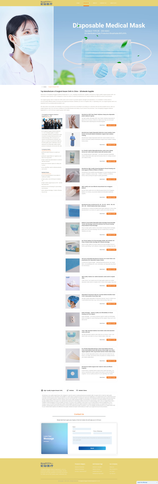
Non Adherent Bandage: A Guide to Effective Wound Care (52, 191)
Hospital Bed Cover (97, 471)
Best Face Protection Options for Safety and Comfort (51, 164)
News (94, 3)
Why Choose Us (113, 469)
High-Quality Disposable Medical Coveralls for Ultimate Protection (52, 160)
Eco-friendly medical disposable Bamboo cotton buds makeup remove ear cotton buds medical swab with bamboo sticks (97, 151)
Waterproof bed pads (98, 473)
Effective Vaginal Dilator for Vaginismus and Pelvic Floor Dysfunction (51, 156)
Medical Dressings (79, 469)
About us (112, 3)
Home (78, 3)
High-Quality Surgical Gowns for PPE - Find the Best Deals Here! (52, 183)
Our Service (112, 473)
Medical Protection (79, 467)
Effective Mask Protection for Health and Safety (51, 153)
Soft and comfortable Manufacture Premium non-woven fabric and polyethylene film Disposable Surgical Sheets (98, 259)
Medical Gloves (96, 469)
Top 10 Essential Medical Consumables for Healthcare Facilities (51, 176)
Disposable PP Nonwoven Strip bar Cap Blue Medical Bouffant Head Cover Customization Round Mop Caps (98, 295)
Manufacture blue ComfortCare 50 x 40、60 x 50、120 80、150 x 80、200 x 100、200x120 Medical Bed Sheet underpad (99, 205)
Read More (102, 125)
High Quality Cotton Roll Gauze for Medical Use (51, 179)
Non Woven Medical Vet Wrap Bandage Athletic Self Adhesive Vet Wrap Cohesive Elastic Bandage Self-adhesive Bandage (98, 241)
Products (86, 3)
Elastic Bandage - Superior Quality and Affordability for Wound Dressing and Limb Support (97, 313)
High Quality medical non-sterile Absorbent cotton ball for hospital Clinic (98, 277)
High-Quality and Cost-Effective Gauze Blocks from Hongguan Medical (97, 187)
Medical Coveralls (97, 467)
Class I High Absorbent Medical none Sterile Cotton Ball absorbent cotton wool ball (98, 331)
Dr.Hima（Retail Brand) (80, 471)
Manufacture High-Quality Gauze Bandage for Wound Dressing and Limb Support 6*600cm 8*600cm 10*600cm (98, 169)
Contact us (103, 3)
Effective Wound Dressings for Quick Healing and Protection (51, 187)
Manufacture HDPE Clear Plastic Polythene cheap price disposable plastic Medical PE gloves (98, 115)
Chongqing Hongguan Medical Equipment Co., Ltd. (89, 481)
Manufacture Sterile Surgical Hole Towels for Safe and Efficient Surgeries (97, 367)
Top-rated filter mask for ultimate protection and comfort (51, 168)
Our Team (112, 471)
